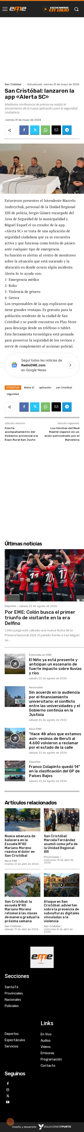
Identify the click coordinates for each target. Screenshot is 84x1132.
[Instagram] (8, 1090)
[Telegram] (67, 130)
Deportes (10, 606)
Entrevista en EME (40, 655)
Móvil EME (35, 729)
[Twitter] (34, 130)
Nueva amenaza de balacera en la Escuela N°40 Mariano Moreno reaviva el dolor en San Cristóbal (20, 846)
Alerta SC (29, 387)
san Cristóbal (64, 387)
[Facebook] (24, 130)
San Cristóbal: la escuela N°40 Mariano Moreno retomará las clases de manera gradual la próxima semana (22, 911)
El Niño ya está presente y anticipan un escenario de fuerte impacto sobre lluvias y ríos (55, 667)
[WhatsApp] (45, 130)
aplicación (45, 387)
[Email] (56, 130)
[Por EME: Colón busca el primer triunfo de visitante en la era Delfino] (44, 575)
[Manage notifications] (10, 1121)
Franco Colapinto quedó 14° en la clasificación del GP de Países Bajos (54, 771)
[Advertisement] (42, 49)
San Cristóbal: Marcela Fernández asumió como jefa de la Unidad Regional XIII (60, 844)
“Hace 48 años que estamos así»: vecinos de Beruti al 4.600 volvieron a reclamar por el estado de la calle (55, 741)
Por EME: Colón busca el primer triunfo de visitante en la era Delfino (40, 617)
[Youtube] (8, 1102)
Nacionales (36, 687)
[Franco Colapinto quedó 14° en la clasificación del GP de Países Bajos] (15, 771)
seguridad (13, 394)
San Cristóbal (13, 84)
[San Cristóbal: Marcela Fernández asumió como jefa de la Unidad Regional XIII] (62, 820)
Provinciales (51, 857)
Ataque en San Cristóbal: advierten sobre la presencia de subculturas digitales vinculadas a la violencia (61, 911)
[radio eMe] (18, 9)
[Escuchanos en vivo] (55, 9)
